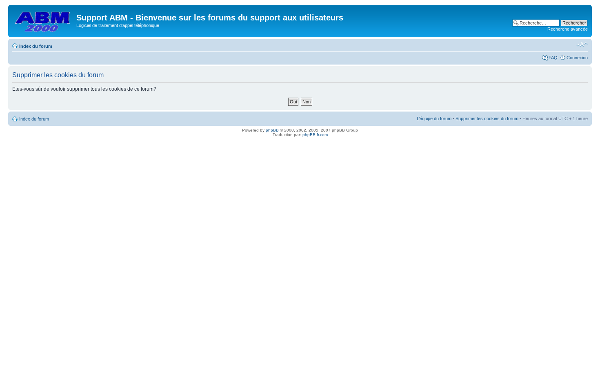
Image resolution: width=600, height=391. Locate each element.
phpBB (272, 130)
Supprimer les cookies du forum (487, 118)
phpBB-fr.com (315, 134)
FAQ (553, 57)
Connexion (577, 57)
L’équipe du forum (434, 118)
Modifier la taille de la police (582, 44)
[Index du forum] (43, 20)
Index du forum (35, 46)
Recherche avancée (567, 29)
